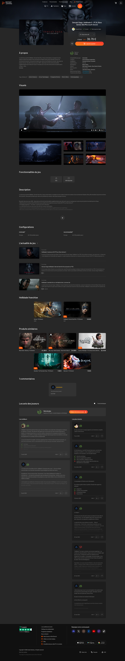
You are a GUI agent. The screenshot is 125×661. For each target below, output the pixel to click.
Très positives (85, 71)
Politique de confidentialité (47, 629)
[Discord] (74, 631)
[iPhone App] (80, 643)
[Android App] (91, 643)
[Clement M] (76, 586)
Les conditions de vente (46, 626)
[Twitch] (99, 631)
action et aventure (33, 77)
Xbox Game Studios (86, 66)
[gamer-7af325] (76, 446)
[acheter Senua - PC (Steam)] (47, 309)
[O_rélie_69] (76, 426)
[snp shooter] (23, 426)
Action (88, 69)
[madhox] (76, 508)
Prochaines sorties (63, 1)
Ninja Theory (85, 64)
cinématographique (75, 77)
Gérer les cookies (23, 652)
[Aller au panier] (116, 3)
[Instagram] (84, 631)
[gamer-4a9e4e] (76, 547)
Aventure (93, 69)
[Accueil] (7, 3)
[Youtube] (94, 631)
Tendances (44, 1)
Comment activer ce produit (88, 61)
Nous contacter (44, 634)
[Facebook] (89, 631)
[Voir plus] (44, 440)
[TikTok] (104, 631)
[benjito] (76, 477)
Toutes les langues (101, 403)
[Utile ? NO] (66, 454)
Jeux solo (84, 69)
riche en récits (65, 77)
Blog (71, 1)
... (81, 77)
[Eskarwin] (23, 464)
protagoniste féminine (55, 77)
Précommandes (53, 1)
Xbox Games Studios (96, 66)
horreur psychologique (43, 77)
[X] (79, 631)
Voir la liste (84, 58)
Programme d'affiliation (46, 631)
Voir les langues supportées (88, 59)
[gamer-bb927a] (53, 387)
